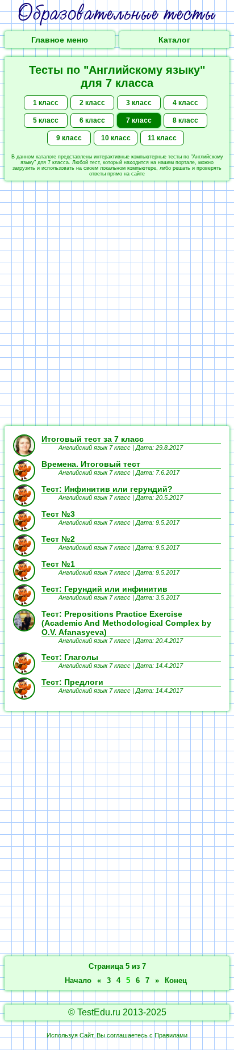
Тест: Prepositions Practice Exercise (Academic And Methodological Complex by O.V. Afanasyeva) (126, 623)
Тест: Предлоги (72, 682)
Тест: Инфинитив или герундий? (107, 488)
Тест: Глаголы (69, 657)
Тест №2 (58, 538)
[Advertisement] (117, 303)
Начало (78, 980)
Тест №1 (58, 563)
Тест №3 (58, 513)
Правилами (170, 1035)
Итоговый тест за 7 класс (92, 439)
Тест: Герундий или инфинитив (104, 588)
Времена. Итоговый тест (90, 463)
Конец (176, 980)
